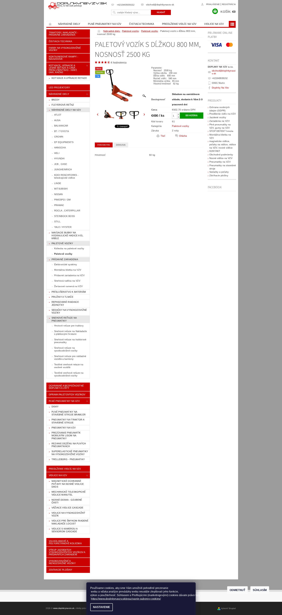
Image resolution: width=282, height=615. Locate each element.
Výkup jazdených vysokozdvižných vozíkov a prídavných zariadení (67, 552)
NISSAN (58, 194)
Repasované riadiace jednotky (65, 303)
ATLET (58, 114)
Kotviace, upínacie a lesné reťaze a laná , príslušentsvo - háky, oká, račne (63, 69)
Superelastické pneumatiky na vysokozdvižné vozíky (70, 453)
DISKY (55, 406)
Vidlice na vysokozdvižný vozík (68, 514)
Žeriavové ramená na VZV (68, 286)
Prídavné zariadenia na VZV (69, 275)
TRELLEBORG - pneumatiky (68, 459)
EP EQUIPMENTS (63, 142)
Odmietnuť (237, 590)
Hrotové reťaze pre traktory (69, 325)
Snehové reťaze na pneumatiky (64, 319)
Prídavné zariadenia (65, 259)
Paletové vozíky (62, 243)
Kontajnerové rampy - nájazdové (63, 57)
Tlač (163, 135)
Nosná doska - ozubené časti (67, 501)
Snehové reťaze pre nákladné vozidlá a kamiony (70, 357)
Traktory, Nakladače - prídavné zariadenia (63, 33)
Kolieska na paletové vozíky (69, 248)
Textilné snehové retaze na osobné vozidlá (68, 366)
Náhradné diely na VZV (66, 110)
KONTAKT (214, 151)
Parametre (103, 145)
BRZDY (56, 99)
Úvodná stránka (50, 24)
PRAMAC (59, 205)
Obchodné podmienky (221, 154)
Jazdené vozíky (217, 117)
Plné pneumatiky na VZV (104, 24)
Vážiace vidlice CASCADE (67, 507)
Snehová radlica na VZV (67, 280)
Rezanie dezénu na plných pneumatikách (69, 445)
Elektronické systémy (65, 264)
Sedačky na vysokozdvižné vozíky (69, 311)
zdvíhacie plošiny (60, 569)
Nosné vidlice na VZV (220, 158)
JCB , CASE (60, 164)
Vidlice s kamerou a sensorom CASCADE (65, 530)
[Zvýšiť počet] (178, 114)
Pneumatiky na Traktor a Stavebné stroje (68, 421)
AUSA (57, 120)
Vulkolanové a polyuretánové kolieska (65, 542)
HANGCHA (60, 147)
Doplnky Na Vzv (220, 87)
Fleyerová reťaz (63, 104)
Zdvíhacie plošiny (218, 175)
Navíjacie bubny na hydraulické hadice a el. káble (68, 235)
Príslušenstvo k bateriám (69, 292)
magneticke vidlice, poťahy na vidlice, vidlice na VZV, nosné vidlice (222, 144)
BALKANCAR (61, 125)
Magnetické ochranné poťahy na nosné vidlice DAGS (68, 484)
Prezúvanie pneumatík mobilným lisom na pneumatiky (66, 435)
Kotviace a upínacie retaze (69, 78)
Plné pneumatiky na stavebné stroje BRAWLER (69, 413)
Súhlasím (260, 590)
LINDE (57, 183)
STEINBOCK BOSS (64, 216)
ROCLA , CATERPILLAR (67, 210)
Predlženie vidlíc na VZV (179, 24)
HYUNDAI (59, 158)
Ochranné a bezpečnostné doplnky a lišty (66, 386)
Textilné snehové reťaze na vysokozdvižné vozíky (68, 374)
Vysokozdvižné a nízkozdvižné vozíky (62, 562)
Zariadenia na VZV (219, 121)
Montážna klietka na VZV (67, 269)
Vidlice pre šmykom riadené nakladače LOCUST (70, 522)
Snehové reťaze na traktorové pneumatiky (70, 341)
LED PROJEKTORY (59, 87)
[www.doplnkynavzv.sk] (78, 6)
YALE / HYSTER (62, 227)
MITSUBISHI (61, 188)
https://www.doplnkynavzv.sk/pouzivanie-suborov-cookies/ (126, 598)
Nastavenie (101, 607)
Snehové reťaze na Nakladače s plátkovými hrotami (70, 332)
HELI (56, 153)
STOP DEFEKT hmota (221, 131)
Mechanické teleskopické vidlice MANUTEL (69, 493)
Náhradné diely (69, 24)
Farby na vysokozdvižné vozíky (65, 49)
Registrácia (229, 4)
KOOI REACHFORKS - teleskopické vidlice (66, 176)
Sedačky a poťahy (219, 172)
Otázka (183, 135)
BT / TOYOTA (61, 131)
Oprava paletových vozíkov (67, 394)
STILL (57, 221)
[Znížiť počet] (178, 117)
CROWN (58, 136)
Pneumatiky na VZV (64, 427)
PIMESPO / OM (62, 199)
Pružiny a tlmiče (62, 297)
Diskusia (121, 145)
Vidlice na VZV (214, 24)
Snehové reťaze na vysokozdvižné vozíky (65, 349)
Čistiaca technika (141, 24)
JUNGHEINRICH (63, 169)
